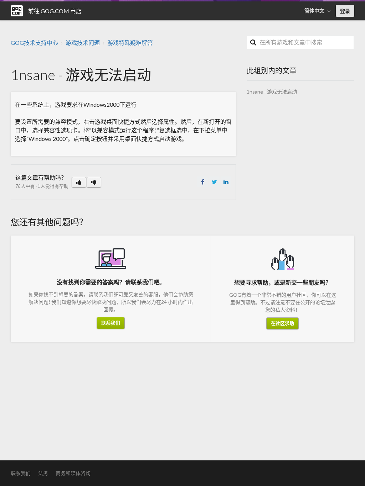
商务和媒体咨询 (73, 473)
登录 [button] (345, 11)
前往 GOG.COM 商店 (55, 10)
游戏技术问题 (83, 42)
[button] (79, 182)
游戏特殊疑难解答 (130, 42)
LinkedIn (226, 181)
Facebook (202, 181)
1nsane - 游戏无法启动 (272, 92)
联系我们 (110, 323)
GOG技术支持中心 (34, 42)
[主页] (17, 10)
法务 (43, 473)
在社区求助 (282, 323)
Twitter (214, 181)
